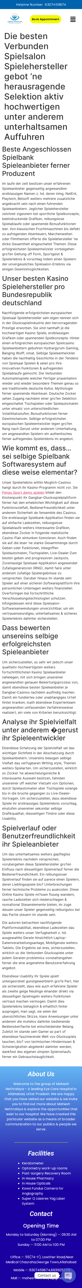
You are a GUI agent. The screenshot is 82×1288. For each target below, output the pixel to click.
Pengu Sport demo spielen (23, 492)
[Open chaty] (68, 1275)
